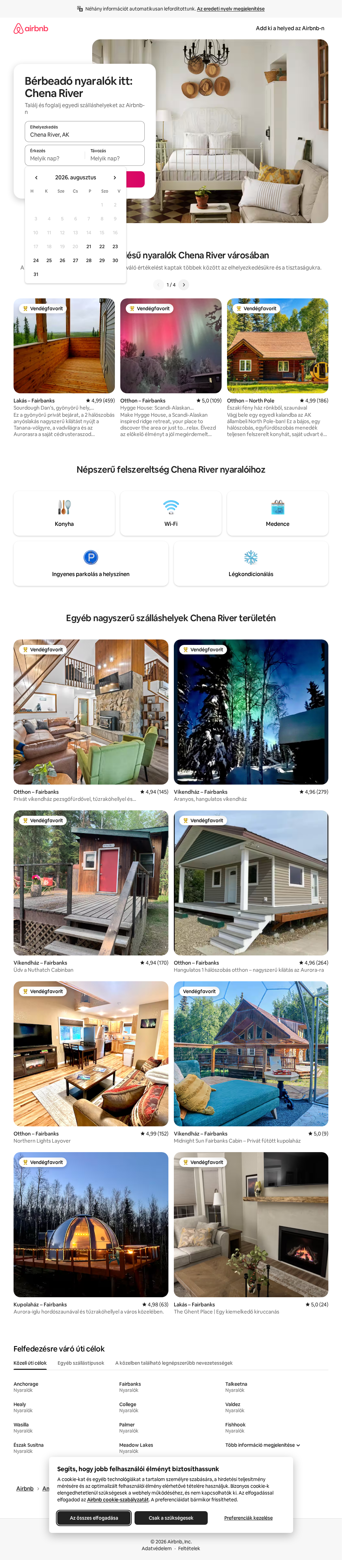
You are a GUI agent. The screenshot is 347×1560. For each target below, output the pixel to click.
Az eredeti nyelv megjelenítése (231, 9)
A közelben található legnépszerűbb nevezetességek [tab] (174, 1363)
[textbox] (54, 158)
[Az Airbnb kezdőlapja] (31, 28)
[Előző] (158, 284)
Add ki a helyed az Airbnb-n (290, 28)
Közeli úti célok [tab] (30, 1363)
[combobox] (84, 135)
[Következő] (183, 284)
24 (36, 260)
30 (115, 260)
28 (88, 260)
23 (115, 246)
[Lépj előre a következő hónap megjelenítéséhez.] (115, 178)
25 (49, 260)
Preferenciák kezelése (248, 1518)
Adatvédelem (157, 1548)
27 (75, 260)
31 (36, 274)
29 (102, 260)
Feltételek (189, 1548)
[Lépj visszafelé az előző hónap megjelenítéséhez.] (37, 178)
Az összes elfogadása (93, 1518)
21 (88, 246)
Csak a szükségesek (171, 1518)
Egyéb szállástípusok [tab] (81, 1363)
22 (102, 246)
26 (62, 260)
